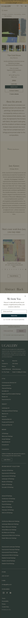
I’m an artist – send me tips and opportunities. (14, 319)
